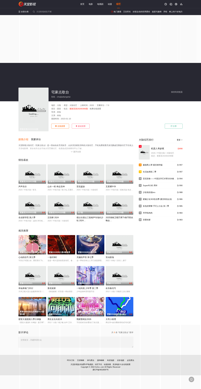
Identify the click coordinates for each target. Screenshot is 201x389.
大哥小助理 (111, 319)
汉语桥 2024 (53, 217)
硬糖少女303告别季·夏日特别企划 (157, 199)
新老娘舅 (52, 288)
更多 (180, 140)
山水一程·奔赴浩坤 (56, 186)
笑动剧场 (110, 257)
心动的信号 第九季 (26, 257)
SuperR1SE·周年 (150, 185)
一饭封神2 (52, 257)
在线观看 (60, 126)
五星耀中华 (111, 186)
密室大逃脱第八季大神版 (29, 319)
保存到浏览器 (177, 92)
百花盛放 (81, 186)
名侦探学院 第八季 (26, 217)
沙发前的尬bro (149, 192)
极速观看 (81, 126)
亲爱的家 (147, 220)
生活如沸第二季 (149, 172)
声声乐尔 (22, 186)
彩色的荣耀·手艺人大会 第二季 (156, 206)
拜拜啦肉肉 (147, 213)
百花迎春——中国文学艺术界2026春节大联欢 (162, 179)
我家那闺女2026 (84, 319)
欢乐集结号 (111, 288)
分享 (174, 126)
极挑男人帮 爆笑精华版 (153, 165)
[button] (24, 139)
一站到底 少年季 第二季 (87, 288)
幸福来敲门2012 (25, 288)
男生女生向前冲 (55, 319)
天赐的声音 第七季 (85, 257)
